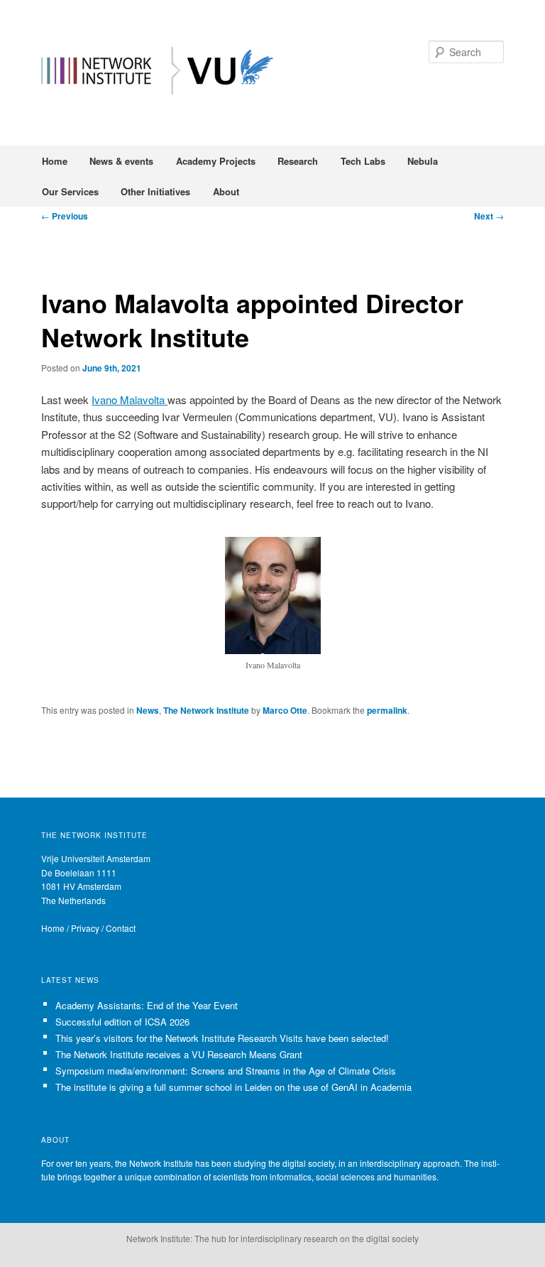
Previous (64, 216)
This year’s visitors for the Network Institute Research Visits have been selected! (222, 1038)
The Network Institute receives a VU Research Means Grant (178, 1054)
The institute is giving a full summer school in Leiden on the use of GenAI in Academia (233, 1087)
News (147, 710)
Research (297, 161)
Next (489, 216)
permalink (387, 710)
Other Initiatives (155, 191)
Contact (121, 928)
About (226, 191)
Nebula (422, 161)
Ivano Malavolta (129, 399)
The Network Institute (206, 710)
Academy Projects (215, 161)
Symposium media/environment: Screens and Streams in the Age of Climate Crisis (225, 1070)
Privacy (85, 928)
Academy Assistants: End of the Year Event (146, 1005)
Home (54, 161)
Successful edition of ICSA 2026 (122, 1021)
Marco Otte (285, 710)
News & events (121, 161)
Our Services (70, 191)
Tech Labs (363, 161)
